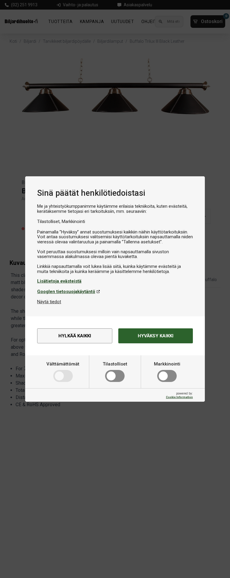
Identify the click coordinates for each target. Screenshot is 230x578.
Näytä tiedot (49, 301)
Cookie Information (179, 397)
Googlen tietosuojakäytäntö (66, 291)
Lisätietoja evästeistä (59, 281)
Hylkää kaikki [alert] (74, 336)
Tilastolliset (115, 364)
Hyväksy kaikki (155, 336)
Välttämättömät (62, 364)
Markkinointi (167, 364)
